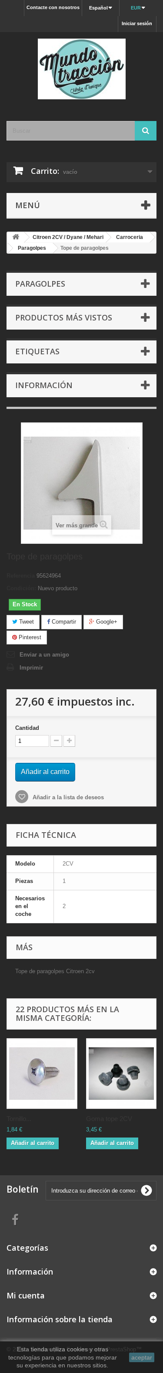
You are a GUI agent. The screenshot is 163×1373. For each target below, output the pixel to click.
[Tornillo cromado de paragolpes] (42, 1073)
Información (44, 385)
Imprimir (31, 667)
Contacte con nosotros (53, 7)
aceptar (141, 1357)
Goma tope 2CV (109, 1118)
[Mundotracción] (81, 69)
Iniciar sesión (137, 23)
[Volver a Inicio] (15, 237)
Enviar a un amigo (44, 654)
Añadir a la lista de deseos (67, 797)
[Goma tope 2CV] (121, 1073)
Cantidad (27, 728)
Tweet (25, 621)
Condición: (21, 588)
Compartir (63, 621)
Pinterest (29, 637)
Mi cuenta (26, 1295)
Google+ (105, 621)
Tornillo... (19, 1118)
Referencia (21, 575)
